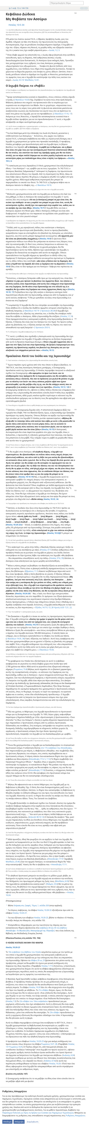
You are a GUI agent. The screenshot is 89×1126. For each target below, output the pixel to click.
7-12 (48, 759)
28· (52, 607)
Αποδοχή (7, 1121)
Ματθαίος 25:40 (13, 861)
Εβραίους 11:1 (31, 571)
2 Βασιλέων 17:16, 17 (63, 113)
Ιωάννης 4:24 (68, 1055)
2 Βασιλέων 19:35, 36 (15, 638)
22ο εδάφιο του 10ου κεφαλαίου (33, 1001)
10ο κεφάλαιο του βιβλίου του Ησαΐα (24, 952)
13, (49, 607)
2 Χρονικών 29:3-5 (42, 327)
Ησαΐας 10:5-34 (16, 24)
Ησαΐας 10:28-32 (44, 910)
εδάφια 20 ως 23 (38, 960)
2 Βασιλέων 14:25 (21, 99)
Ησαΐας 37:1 (46, 550)
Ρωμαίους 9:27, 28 (49, 1044)
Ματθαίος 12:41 (31, 80)
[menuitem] (3, 3)
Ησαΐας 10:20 (35, 987)
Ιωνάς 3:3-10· (18, 80)
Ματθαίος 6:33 (62, 881)
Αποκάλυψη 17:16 (37, 770)
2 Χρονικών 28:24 (47, 310)
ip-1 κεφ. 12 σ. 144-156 (18, 8)
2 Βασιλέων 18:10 (43, 185)
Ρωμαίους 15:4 (20, 669)
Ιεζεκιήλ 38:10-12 (36, 817)
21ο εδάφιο (43, 990)
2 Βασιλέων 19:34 (46, 649)
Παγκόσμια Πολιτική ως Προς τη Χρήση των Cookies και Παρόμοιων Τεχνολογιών (38, 1112)
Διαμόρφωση (32, 1121)
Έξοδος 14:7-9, (41, 607)
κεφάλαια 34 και (47, 928)
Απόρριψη (19, 1121)
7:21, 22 (68, 607)
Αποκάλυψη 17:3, (36, 759)
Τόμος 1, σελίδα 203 (31, 905)
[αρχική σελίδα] (3, 3)
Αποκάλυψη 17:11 (59, 864)
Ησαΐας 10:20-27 (20, 913)
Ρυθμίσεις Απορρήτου (75, 1115)
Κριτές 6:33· (59, 607)
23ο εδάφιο (55, 1012)
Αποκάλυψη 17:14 (55, 859)
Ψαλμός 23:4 (52, 884)
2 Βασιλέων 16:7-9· (32, 310)
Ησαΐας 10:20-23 (41, 917)
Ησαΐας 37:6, (55, 558)
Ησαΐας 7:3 (11, 1001)
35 (62, 558)
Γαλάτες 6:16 (49, 1061)
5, (45, 759)
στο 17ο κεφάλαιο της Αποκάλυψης (56, 748)
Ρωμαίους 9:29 (15, 1047)
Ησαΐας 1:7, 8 (66, 316)
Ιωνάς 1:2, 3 (54, 50)
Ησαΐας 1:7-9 (46, 966)
